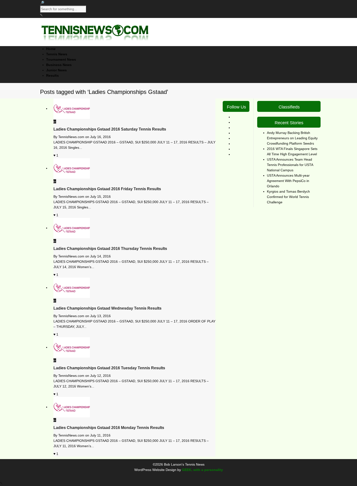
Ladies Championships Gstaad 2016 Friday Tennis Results (107, 189)
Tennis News (56, 54)
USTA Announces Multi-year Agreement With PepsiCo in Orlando (288, 180)
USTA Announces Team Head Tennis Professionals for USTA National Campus (290, 164)
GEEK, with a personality (202, 470)
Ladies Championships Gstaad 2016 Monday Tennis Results (108, 428)
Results (52, 75)
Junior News (56, 70)
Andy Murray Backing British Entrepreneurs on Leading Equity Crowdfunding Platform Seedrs (292, 138)
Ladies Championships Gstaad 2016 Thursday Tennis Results (110, 249)
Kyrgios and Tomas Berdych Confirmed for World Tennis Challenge (288, 196)
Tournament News (61, 59)
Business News (59, 65)
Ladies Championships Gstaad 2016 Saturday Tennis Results (109, 129)
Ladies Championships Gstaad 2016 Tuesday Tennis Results (109, 368)
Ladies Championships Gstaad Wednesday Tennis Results (107, 308)
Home (51, 49)
